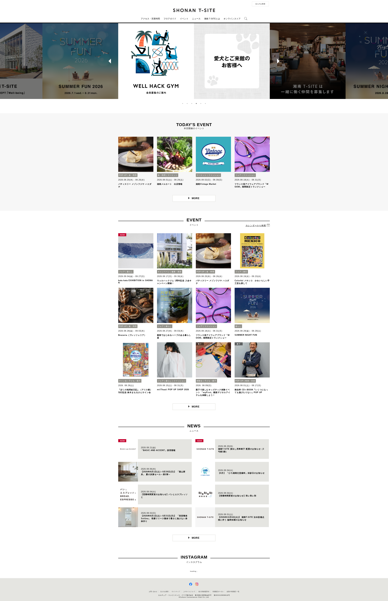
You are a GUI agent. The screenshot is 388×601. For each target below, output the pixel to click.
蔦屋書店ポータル (217, 591)
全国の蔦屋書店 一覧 (233, 591)
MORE (196, 198)
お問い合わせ (153, 591)
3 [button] (191, 103)
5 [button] (200, 103)
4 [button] (196, 103)
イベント (184, 18)
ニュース (196, 18)
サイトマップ (176, 591)
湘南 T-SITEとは (212, 18)
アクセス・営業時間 (150, 18)
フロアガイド (170, 18)
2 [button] (187, 103)
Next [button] (279, 61)
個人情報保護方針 (203, 591)
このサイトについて (189, 591)
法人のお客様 (260, 4)
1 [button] (182, 103)
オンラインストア (232, 18)
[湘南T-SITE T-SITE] (194, 10)
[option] (156, 61)
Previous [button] (108, 61)
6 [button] (205, 103)
